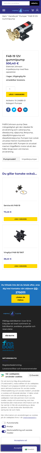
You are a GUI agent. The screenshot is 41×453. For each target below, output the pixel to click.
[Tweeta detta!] (14, 109)
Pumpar (23, 16)
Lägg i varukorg (16, 94)
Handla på (13, 16)
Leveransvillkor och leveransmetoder (19, 369)
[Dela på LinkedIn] (25, 109)
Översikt (35, 375)
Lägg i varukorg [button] (20, 219)
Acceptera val (20, 440)
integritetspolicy (29, 418)
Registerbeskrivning (12, 365)
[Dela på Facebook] (8, 109)
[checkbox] (9, 423)
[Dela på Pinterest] (19, 109)
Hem (4, 16)
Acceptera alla (20, 448)
